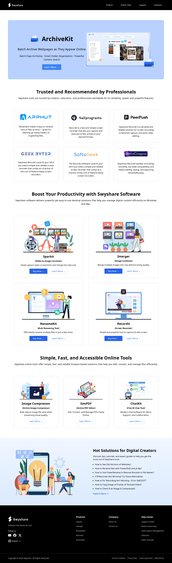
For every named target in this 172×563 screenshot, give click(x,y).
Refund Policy (159, 558)
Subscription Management (152, 531)
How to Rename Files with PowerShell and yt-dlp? (118, 468)
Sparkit (79, 522)
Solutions (145, 535)
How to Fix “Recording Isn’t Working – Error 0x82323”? (120, 480)
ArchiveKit (80, 540)
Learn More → (51, 67)
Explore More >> (101, 493)
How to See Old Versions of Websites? (113, 464)
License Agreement (146, 558)
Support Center (147, 522)
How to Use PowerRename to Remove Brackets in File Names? (124, 472)
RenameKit (80, 531)
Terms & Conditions (119, 558)
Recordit (79, 535)
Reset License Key (148, 526)
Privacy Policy (132, 558)
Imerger (79, 526)
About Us (112, 522)
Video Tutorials (147, 540)
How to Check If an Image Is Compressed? (115, 488)
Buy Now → (38, 271)
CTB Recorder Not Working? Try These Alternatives (119, 476)
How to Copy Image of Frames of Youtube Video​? (118, 484)
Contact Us (113, 526)
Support (142, 5)
